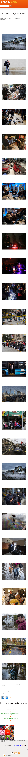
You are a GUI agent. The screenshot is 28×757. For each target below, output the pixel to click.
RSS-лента (22, 752)
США (17, 684)
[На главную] (9, 2)
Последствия (4, 684)
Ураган (3, 685)
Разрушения (11, 684)
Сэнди (20, 684)
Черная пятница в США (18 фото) (11, 718)
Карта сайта (8, 755)
